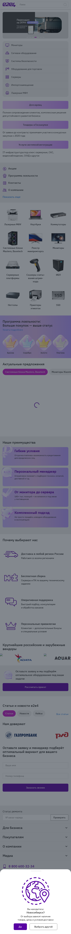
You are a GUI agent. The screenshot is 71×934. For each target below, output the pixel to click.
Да (20, 926)
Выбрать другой (43, 926)
